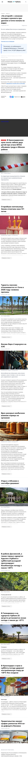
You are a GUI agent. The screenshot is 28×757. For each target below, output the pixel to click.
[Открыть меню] (2, 2)
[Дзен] (23, 97)
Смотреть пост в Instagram (7, 41)
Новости (8, 13)
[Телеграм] (13, 97)
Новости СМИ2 (5, 121)
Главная (3, 13)
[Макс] (10, 97)
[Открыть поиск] (26, 2)
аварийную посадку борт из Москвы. (15, 83)
